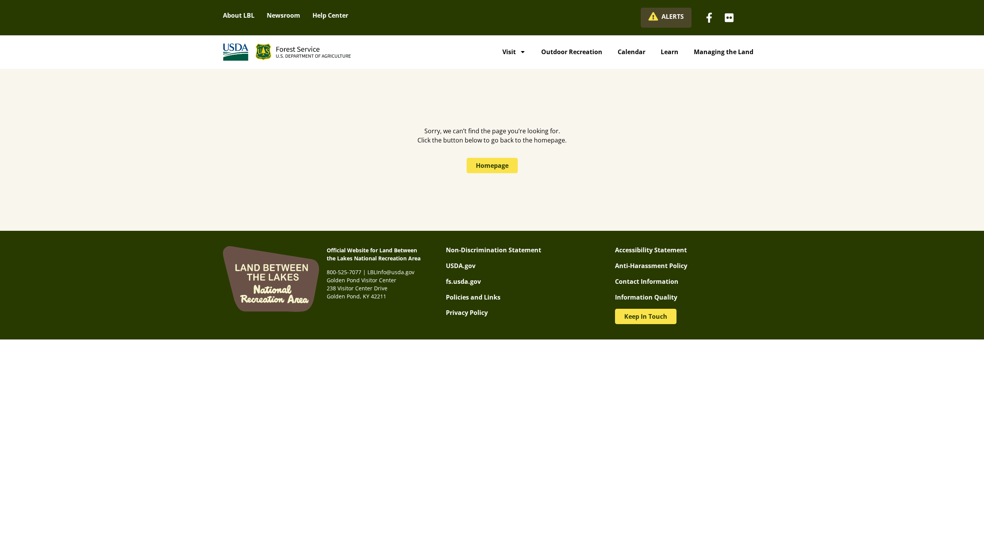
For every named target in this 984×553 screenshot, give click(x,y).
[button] (645, 316)
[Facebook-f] (709, 18)
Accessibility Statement (651, 250)
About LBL (238, 15)
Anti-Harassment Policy (651, 266)
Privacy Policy (467, 312)
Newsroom (283, 15)
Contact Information (646, 281)
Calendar (631, 52)
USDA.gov (460, 266)
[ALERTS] (653, 16)
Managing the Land (723, 52)
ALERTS (673, 16)
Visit (509, 52)
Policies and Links (473, 297)
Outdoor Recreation (571, 52)
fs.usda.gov (463, 281)
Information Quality (646, 297)
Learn (669, 52)
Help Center (330, 15)
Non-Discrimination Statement (493, 250)
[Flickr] (729, 18)
